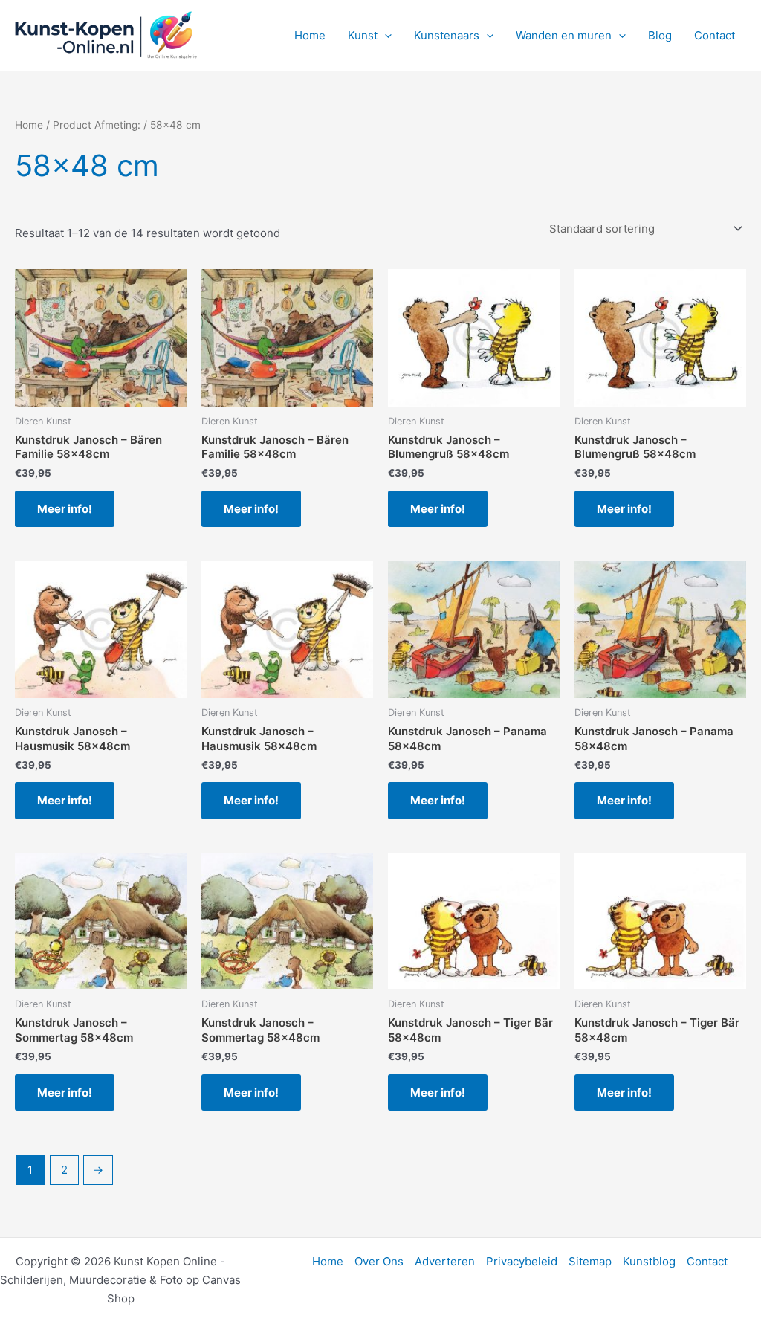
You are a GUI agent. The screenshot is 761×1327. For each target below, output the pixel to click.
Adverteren (445, 1261)
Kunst (363, 35)
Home (310, 35)
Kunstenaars (446, 35)
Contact (714, 35)
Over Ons (379, 1261)
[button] (385, 36)
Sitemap (590, 1261)
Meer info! (64, 509)
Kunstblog (649, 1261)
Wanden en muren (564, 35)
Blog (660, 35)
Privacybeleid (521, 1261)
